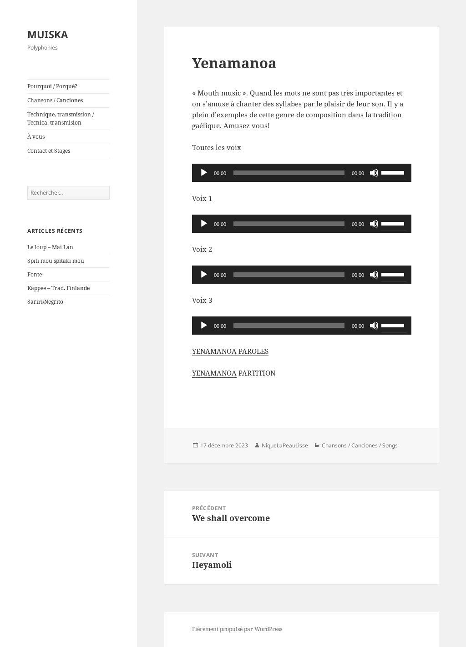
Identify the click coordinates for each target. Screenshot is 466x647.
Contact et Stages (48, 151)
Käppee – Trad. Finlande (58, 288)
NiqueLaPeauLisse (285, 445)
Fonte (34, 274)
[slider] (394, 172)
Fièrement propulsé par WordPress (237, 629)
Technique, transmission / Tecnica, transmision (60, 118)
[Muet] (374, 172)
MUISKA (47, 34)
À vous (36, 136)
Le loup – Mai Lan (50, 247)
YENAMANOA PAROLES (230, 351)
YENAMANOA (214, 372)
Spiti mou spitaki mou (55, 261)
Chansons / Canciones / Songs (360, 445)
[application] (301, 173)
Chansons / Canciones (55, 100)
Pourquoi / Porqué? (52, 86)
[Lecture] (203, 172)
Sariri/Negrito (45, 302)
